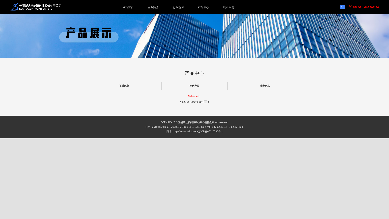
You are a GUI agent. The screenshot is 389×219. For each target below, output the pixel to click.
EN (342, 7)
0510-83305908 (371, 7)
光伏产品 (194, 85)
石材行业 (124, 85)
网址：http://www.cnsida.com (182, 131)
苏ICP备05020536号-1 (210, 131)
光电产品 (265, 85)
